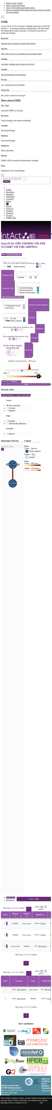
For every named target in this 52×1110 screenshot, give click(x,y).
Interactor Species (14, 254)
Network (14, 382)
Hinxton (4, 155)
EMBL (4, 21)
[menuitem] (46, 227)
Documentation (46, 234)
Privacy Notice (33, 1103)
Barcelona (4, 116)
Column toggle (34, 899)
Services (9, 215)
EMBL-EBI (11, 218)
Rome (3, 166)
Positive (34, 338)
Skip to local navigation (15, 5)
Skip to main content (14, 3)
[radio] (8, 351)
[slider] (5, 376)
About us (9, 208)
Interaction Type (8, 288)
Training (9, 211)
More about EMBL (11, 100)
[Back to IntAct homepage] (15, 236)
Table (26, 384)
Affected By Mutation (17, 423)
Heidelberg (5, 146)
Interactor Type (7, 275)
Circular (12, 408)
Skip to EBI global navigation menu (20, 8)
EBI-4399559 (21, 990)
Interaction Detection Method (12, 297)
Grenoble (4, 125)
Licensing (5, 1095)
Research (9, 213)
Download (44, 229)
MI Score (28, 350)
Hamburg (4, 136)
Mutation (32, 318)
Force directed (14, 405)
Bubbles (12, 411)
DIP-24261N (42, 946)
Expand (12, 421)
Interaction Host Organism (38, 305)
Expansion (40, 329)
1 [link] (28, 909)
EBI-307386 (21, 999)
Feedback (43, 236)
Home (42, 227)
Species (12, 434)
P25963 (43, 924)
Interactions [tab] (10, 898)
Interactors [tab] (10, 900)
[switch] (38, 263)
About (42, 231)
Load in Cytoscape (23, 395)
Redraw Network (8, 395)
